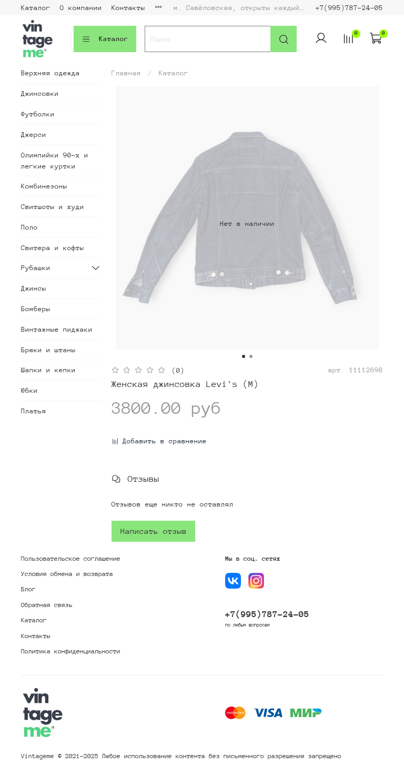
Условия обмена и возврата (67, 574)
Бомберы (35, 309)
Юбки (29, 390)
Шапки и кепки (48, 370)
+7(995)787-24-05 (349, 8)
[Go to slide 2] (250, 356)
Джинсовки (40, 93)
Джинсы (33, 288)
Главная (126, 73)
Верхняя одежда (50, 73)
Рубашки (35, 268)
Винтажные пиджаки (57, 329)
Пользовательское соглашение (70, 558)
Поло (29, 227)
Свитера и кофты (52, 248)
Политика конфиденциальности (70, 651)
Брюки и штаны (48, 350)
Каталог (35, 8)
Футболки (38, 114)
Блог (28, 589)
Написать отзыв (153, 530)
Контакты (128, 8)
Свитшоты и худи (52, 207)
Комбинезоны (44, 186)
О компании (81, 8)
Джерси (33, 134)
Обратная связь (47, 605)
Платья (33, 411)
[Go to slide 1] (243, 356)
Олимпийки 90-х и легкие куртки (54, 160)
